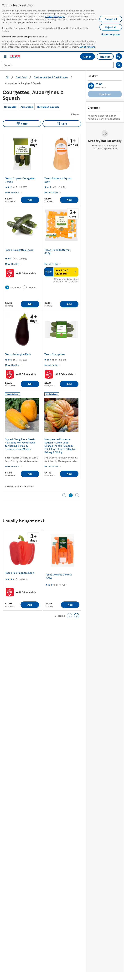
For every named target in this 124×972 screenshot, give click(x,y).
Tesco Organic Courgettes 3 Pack (20, 179)
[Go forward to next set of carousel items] (76, 615)
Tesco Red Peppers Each (19, 573)
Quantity (16, 287)
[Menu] (5, 56)
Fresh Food (21, 77)
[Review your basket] (91, 85)
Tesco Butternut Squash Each (58, 179)
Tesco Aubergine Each (18, 354)
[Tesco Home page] (15, 56)
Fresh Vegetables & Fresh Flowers (51, 77)
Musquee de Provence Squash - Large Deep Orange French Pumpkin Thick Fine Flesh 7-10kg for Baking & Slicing (60, 445)
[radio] (7, 287)
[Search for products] (119, 65)
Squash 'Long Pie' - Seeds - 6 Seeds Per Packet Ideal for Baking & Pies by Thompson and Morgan (20, 444)
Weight (32, 287)
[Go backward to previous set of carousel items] (69, 615)
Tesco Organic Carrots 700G (59, 576)
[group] (10, 106)
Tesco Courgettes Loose (19, 250)
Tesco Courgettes (54, 354)
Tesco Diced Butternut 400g (57, 251)
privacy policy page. (55, 16)
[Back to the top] (63, 508)
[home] (7, 77)
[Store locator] (119, 56)
